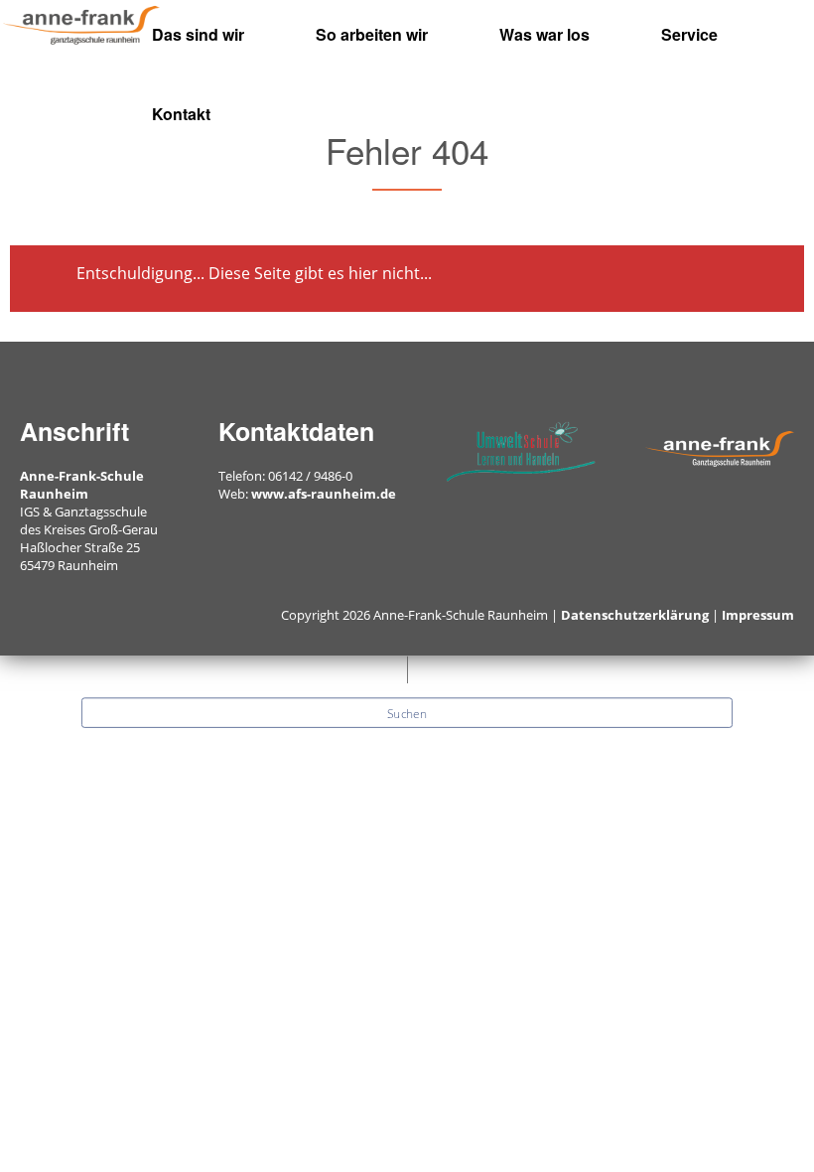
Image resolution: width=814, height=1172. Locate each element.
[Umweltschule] (521, 450)
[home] (81, 24)
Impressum (758, 615)
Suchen (407, 713)
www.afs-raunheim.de (323, 494)
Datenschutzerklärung (635, 615)
